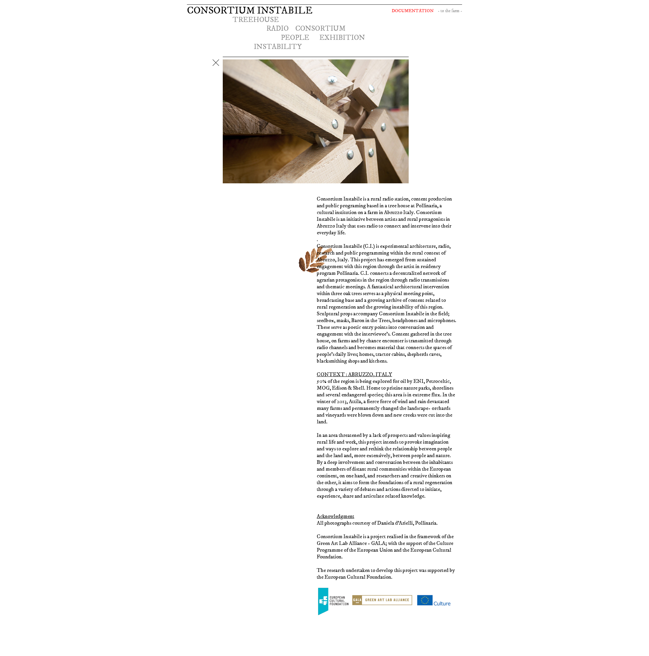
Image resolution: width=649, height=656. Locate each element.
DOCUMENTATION (413, 11)
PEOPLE (295, 37)
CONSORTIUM (320, 28)
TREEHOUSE (256, 19)
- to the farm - (450, 11)
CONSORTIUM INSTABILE (249, 10)
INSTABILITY (278, 46)
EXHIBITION (342, 37)
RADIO (277, 28)
